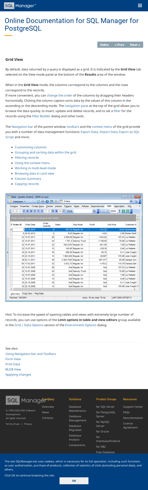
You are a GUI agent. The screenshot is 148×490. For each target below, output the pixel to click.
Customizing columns (30, 147)
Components (77, 445)
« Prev (119, 45)
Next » (135, 45)
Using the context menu (32, 163)
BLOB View (13, 369)
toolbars (73, 127)
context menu (102, 127)
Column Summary (28, 179)
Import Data (109, 132)
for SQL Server (105, 406)
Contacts (47, 418)
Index (104, 45)
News (45, 412)
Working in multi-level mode (35, 168)
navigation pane (76, 106)
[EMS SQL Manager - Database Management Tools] (20, 5)
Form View (13, 359)
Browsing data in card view (34, 173)
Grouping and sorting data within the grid (45, 152)
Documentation (133, 418)
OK (74, 481)
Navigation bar (22, 127)
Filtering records (27, 157)
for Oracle (102, 431)
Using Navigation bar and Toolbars (30, 354)
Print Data (12, 364)
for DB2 (101, 446)
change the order (59, 95)
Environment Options (81, 325)
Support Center (133, 406)
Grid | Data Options (29, 325)
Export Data (89, 132)
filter (117, 111)
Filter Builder (41, 116)
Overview (48, 406)
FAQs (126, 412)
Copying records (27, 184)
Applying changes (18, 374)
